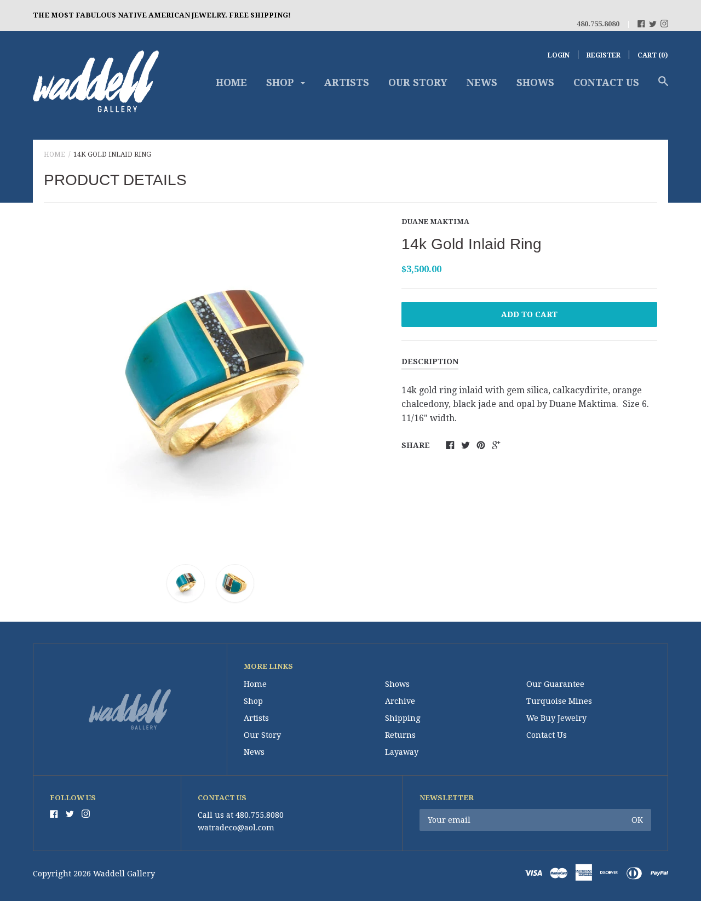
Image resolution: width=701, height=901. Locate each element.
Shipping (403, 718)
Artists (346, 82)
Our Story (417, 82)
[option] (210, 380)
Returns (400, 735)
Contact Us (606, 82)
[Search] (663, 86)
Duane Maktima (435, 221)
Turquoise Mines (559, 701)
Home (231, 82)
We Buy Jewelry (556, 718)
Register (603, 55)
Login (559, 55)
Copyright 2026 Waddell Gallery (94, 873)
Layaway (401, 752)
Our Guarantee (555, 684)
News (482, 82)
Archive (400, 701)
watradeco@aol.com (236, 827)
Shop (281, 82)
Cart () (652, 55)
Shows (535, 82)
